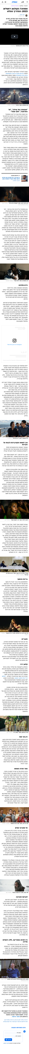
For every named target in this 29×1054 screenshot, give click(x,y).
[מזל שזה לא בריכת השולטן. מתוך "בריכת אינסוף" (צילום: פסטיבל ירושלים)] (14, 626)
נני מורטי (12, 1019)
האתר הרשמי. (16, 1016)
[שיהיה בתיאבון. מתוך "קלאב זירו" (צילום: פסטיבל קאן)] (14, 725)
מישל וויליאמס (24, 1021)
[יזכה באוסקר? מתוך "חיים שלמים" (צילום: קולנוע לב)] (14, 430)
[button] (22, 2)
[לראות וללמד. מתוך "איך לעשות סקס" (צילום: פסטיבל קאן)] (14, 510)
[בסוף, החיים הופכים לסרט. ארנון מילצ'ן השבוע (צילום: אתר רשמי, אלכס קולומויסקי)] (14, 970)
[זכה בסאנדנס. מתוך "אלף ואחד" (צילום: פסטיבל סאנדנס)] (14, 273)
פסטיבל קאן (7, 1019)
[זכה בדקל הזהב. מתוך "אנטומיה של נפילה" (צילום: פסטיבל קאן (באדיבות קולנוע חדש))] (14, 196)
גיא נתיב (16, 1019)
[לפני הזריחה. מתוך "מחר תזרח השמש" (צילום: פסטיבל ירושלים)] (14, 816)
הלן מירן (26, 1019)
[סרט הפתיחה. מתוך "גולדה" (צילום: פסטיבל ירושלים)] (14, 97)
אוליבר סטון (20, 1019)
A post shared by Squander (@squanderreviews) (14, 360)
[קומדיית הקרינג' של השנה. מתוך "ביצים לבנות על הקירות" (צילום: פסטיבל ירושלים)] (14, 566)
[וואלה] (14, 2)
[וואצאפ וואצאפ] (5, 2)
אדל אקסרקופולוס (7, 1021)
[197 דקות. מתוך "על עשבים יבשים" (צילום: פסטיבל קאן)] (14, 886)
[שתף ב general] (2, 2)
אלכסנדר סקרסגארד (16, 1021)
